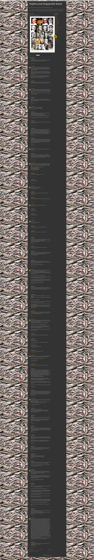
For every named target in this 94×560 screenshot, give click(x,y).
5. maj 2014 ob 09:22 (33, 405)
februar (56, 29)
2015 (55, 18)
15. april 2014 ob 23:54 (33, 223)
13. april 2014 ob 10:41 (33, 183)
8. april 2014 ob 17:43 (33, 78)
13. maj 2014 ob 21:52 (33, 466)
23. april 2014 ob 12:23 (33, 248)
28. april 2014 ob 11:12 (33, 283)
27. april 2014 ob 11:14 (33, 257)
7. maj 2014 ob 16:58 (33, 423)
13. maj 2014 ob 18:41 (33, 458)
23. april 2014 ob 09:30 (33, 243)
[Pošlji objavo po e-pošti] (36, 55)
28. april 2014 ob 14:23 (33, 316)
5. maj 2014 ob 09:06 (33, 395)
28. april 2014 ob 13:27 (33, 308)
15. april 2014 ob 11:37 (33, 217)
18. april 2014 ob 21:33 (33, 234)
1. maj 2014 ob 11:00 (33, 366)
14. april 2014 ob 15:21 (33, 211)
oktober (56, 22)
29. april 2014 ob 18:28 (33, 347)
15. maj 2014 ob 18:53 (33, 539)
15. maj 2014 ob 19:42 (33, 546)
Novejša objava (31, 549)
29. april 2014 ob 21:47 (33, 352)
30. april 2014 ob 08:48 (33, 361)
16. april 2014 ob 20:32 (33, 228)
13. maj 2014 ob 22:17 (33, 480)
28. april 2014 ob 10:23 (33, 266)
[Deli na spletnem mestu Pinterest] (39, 55)
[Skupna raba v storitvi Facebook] (38, 55)
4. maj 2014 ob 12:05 (33, 387)
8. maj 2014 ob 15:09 (33, 432)
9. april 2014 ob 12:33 (33, 125)
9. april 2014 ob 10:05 (33, 109)
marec (56, 28)
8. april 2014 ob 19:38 (33, 85)
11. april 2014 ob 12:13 (33, 170)
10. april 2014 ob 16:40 (33, 135)
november (56, 21)
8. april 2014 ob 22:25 (33, 94)
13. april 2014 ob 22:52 (33, 201)
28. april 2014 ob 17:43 (33, 331)
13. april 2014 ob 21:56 (33, 189)
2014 (55, 19)
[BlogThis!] (37, 55)
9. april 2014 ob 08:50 (33, 103)
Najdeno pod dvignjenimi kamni (45, 3)
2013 (55, 32)
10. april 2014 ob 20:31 (33, 145)
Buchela (32, 66)
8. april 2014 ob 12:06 (33, 63)
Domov (40, 549)
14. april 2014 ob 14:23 (33, 206)
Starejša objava (49, 549)
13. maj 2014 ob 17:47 (33, 451)
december (56, 20)
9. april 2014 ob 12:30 (33, 118)
